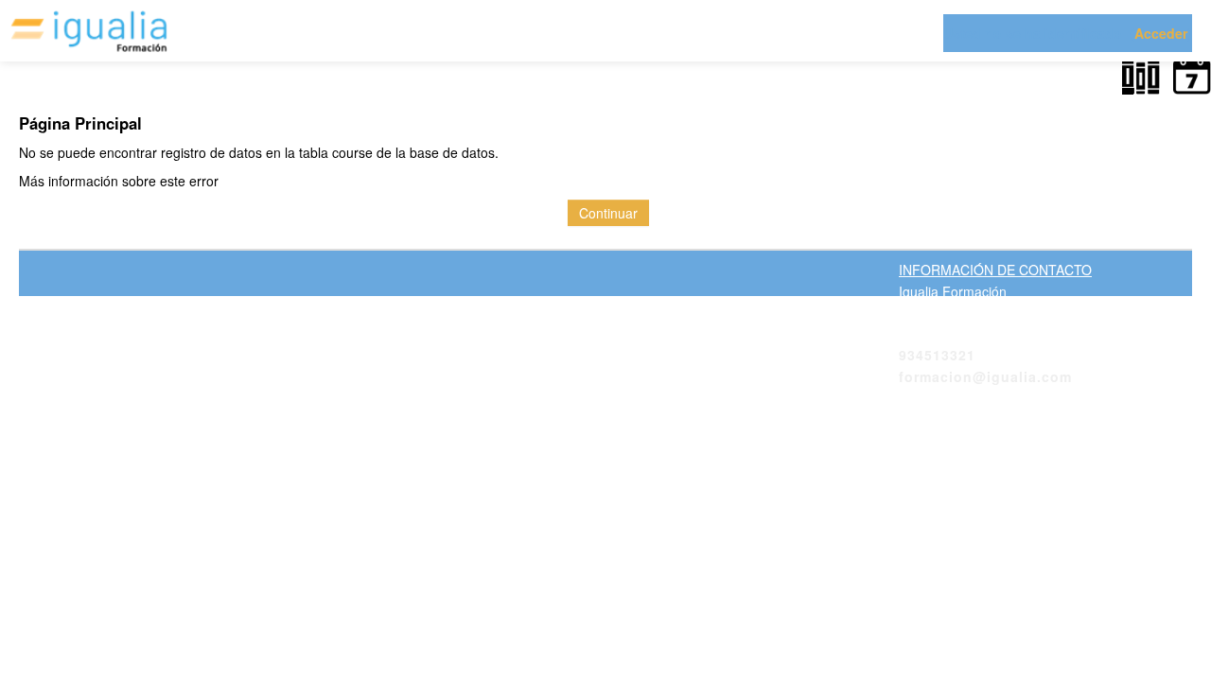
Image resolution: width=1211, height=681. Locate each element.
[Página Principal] (88, 31)
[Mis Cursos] (1138, 80)
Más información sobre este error (119, 180)
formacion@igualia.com (985, 376)
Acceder (1160, 33)
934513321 (937, 354)
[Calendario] (1187, 80)
